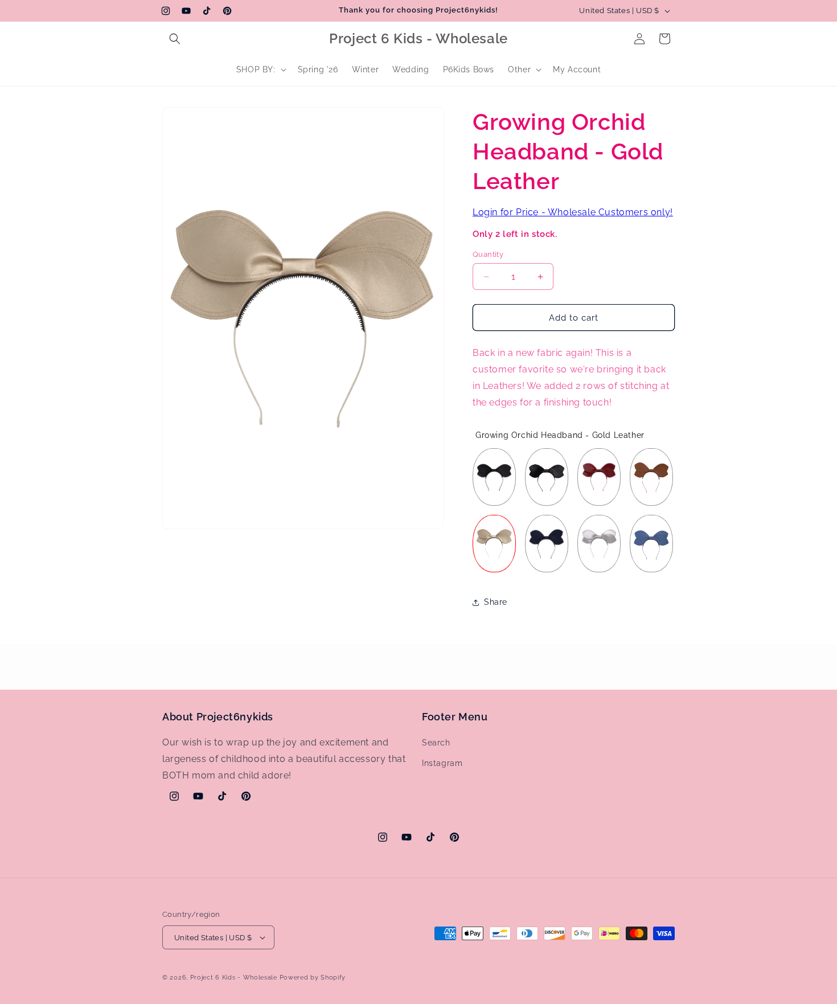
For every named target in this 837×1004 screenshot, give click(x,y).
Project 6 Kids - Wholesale (233, 977)
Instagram (442, 763)
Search (436, 742)
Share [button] (495, 602)
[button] (174, 38)
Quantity (488, 254)
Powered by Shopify (313, 977)
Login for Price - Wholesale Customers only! (573, 212)
